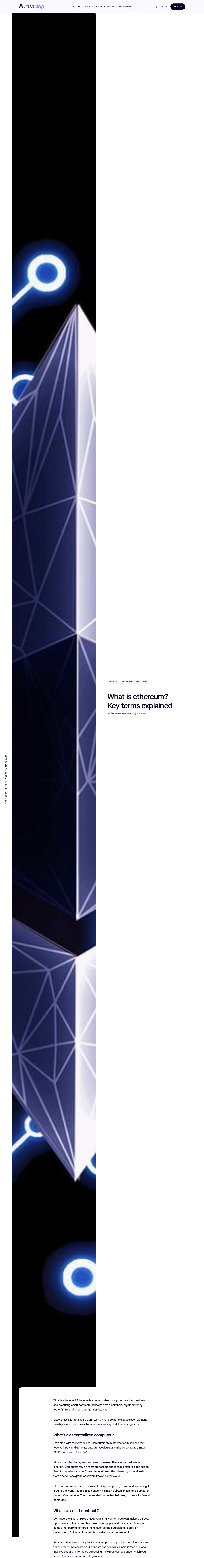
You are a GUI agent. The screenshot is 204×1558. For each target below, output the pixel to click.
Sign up (178, 6)
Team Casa (115, 713)
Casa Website (124, 6)
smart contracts (130, 682)
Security (88, 6)
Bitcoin (76, 6)
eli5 (145, 682)
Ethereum (113, 682)
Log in (163, 6)
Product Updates (105, 6)
